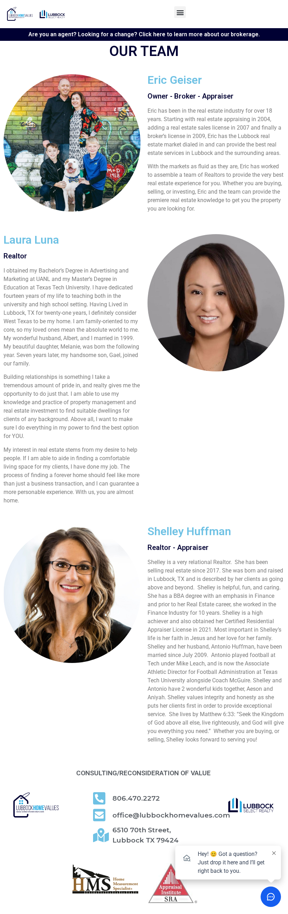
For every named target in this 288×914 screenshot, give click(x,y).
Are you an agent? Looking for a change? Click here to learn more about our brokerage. (144, 34)
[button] (180, 12)
